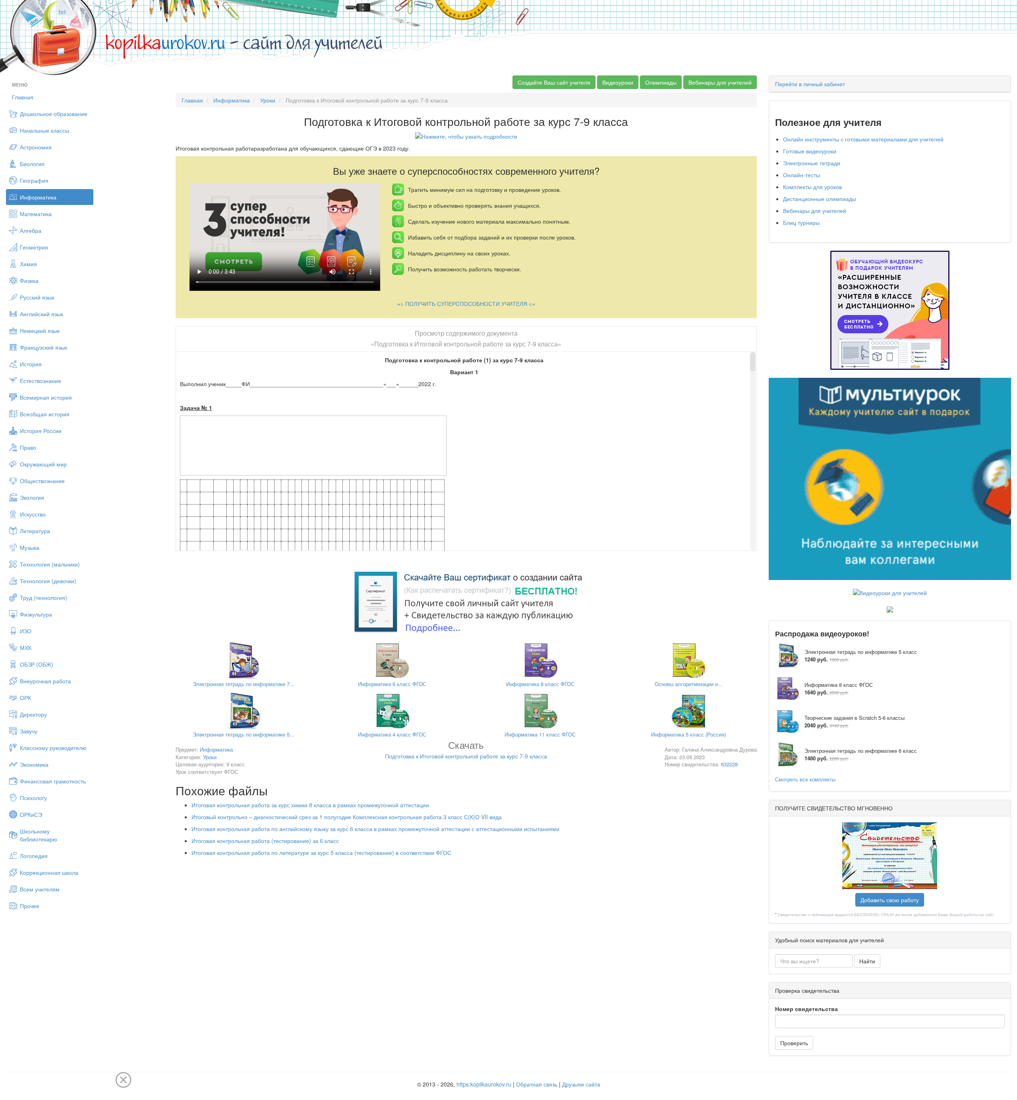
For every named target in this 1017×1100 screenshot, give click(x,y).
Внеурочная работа (45, 681)
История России (41, 431)
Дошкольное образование (53, 114)
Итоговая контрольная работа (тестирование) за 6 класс (265, 841)
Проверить (794, 1043)
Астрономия (36, 147)
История (31, 364)
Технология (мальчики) (50, 564)
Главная (22, 97)
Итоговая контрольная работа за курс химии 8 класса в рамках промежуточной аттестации (310, 805)
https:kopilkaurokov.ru (483, 1084)
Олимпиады (661, 82)
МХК (25, 647)
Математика (36, 214)
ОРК (25, 698)
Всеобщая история (45, 414)
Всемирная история (46, 397)
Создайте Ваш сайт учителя (554, 82)
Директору (33, 714)
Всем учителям (40, 889)
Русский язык (37, 297)
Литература (35, 531)
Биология (32, 164)
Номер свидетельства (806, 1009)
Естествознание (40, 381)
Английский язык (41, 314)
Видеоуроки (617, 82)
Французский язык (43, 347)
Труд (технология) (43, 597)
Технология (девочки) (48, 581)
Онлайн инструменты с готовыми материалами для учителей (863, 139)
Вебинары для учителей (720, 82)
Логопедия (34, 856)
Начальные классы (44, 130)
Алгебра (30, 230)
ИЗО (25, 631)
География (34, 180)
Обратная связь (536, 1084)
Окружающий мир (43, 464)
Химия (28, 264)
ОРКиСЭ (31, 814)
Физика (29, 280)
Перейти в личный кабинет (810, 84)
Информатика (38, 197)
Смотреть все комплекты (805, 779)
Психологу (33, 798)
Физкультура (36, 614)
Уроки (267, 100)
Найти (867, 961)
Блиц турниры (801, 222)
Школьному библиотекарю (38, 835)
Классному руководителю (53, 748)
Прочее (29, 906)
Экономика (34, 764)
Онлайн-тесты (801, 175)
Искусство (33, 514)
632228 (729, 764)
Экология (32, 497)
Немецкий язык (40, 330)
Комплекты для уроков (812, 187)
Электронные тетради (811, 163)
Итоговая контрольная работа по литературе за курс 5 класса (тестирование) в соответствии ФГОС (321, 852)
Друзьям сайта (581, 1084)
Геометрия (34, 247)
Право (28, 447)
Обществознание (42, 481)
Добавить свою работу (889, 900)
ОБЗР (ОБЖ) (36, 664)
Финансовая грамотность (53, 781)
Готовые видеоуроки (809, 151)
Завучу (28, 731)
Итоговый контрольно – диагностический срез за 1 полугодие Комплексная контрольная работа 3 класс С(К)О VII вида (346, 817)
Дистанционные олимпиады (819, 199)
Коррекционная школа (49, 872)
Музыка (29, 547)
